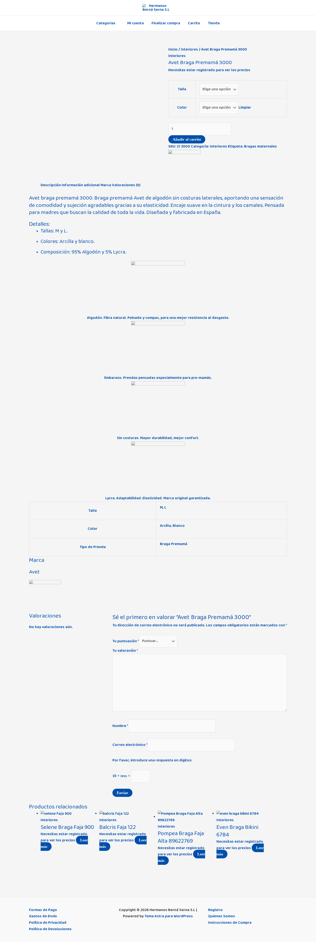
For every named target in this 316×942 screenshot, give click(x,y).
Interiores (189, 49)
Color (182, 107)
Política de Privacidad (47, 923)
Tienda (214, 23)
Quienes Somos (221, 916)
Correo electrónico (129, 745)
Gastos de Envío (43, 916)
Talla (182, 89)
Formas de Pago (43, 910)
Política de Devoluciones (50, 929)
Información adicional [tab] (81, 185)
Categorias (105, 23)
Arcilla (165, 526)
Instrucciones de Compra (230, 923)
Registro (215, 910)
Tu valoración (125, 651)
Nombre (120, 726)
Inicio (173, 49)
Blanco (179, 526)
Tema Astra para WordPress (168, 916)
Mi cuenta (135, 23)
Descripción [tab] (51, 185)
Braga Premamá (173, 544)
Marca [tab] (106, 185)
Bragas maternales (260, 146)
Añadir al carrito (187, 139)
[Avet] (184, 166)
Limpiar (245, 107)
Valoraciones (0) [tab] (126, 185)
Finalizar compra (166, 23)
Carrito (194, 23)
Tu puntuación (125, 641)
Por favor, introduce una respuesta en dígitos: (152, 760)
